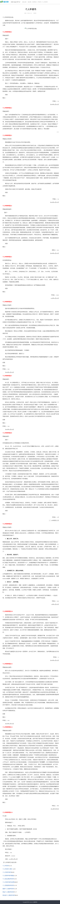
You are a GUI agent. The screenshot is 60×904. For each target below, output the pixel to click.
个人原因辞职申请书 (8, 885)
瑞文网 (29, 2)
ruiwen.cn (31, 902)
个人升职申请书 (7, 872)
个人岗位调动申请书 (8, 878)
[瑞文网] (4, 2)
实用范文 (34, 2)
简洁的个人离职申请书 (9, 895)
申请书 (39, 2)
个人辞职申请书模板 (8, 875)
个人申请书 (6, 865)
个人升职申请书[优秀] (9, 882)
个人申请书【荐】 (8, 869)
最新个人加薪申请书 (8, 888)
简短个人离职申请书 (8, 892)
